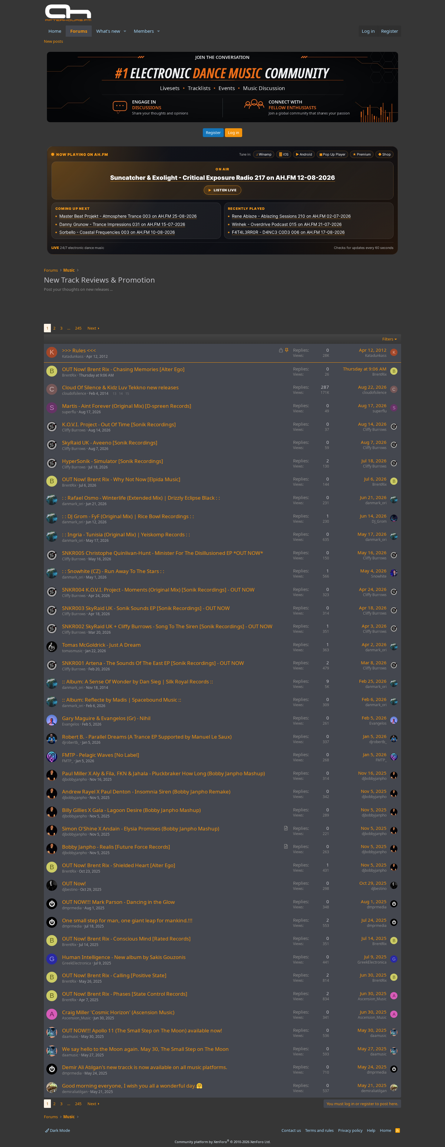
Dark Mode (59, 1130)
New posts (53, 41)
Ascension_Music (372, 998)
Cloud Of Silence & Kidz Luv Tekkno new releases (120, 387)
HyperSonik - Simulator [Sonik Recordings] (112, 461)
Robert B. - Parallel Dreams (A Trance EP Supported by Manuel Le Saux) (147, 736)
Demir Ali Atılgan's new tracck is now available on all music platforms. (144, 1067)
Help (371, 1130)
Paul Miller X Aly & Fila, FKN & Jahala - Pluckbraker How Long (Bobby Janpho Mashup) (163, 773)
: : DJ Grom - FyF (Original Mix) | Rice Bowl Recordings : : (128, 516)
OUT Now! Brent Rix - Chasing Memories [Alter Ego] (123, 369)
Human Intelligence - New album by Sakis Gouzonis (124, 957)
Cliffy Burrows (74, 430)
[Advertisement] (222, 308)
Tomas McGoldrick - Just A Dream (101, 644)
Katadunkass (73, 356)
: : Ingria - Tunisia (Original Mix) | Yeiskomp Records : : (126, 534)
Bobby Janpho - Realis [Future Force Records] (116, 846)
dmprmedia (72, 908)
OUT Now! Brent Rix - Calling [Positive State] (114, 975)
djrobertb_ (70, 742)
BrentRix (69, 375)
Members (144, 31)
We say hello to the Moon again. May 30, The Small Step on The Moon (145, 1048)
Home (54, 31)
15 (127, 393)
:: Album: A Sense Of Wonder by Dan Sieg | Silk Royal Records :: (137, 681)
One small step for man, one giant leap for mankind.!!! (127, 920)
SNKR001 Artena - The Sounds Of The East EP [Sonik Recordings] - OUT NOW (153, 662)
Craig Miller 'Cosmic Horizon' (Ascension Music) (118, 1012)
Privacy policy (350, 1130)
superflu (69, 411)
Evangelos (70, 724)
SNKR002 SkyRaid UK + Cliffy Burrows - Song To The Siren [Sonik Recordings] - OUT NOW (167, 626)
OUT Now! (74, 883)
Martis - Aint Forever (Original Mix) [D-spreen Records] (126, 405)
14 (121, 393)
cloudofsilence (74, 393)
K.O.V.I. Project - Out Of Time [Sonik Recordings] (119, 424)
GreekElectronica (76, 963)
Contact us (291, 1130)
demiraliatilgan (74, 1091)
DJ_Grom (379, 521)
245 (78, 328)
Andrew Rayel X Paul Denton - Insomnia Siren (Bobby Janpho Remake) (146, 791)
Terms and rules (319, 1130)
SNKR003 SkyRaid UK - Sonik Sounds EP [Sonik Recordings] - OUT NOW (146, 608)
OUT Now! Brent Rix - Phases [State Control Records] (124, 993)
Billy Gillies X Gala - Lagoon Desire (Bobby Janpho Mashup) (131, 810)
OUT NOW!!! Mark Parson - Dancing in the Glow (118, 901)
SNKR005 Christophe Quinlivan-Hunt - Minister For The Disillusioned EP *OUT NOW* (162, 552)
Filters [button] (387, 339)
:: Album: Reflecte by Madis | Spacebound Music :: (121, 699)
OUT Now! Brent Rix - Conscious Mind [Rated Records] (126, 938)
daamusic (70, 1036)
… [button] (68, 328)
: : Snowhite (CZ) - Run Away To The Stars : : (113, 571)
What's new (108, 31)
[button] (125, 31)
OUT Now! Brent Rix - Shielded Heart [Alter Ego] (118, 865)
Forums (78, 31)
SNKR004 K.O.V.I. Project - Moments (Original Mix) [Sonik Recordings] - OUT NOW (158, 589)
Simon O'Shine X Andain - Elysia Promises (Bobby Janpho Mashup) (140, 828)
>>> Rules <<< (79, 350)
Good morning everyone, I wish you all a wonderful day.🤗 (132, 1085)
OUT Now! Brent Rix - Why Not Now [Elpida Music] (121, 479)
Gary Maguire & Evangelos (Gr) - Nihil (106, 718)
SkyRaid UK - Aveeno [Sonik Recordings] (109, 442)
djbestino (69, 889)
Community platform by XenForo (223, 1141)
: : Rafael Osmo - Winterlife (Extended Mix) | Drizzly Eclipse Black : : (141, 497)
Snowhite (379, 576)
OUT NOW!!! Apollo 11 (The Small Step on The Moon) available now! (142, 1030)
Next (91, 328)
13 (114, 393)
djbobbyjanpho (74, 779)
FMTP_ (67, 760)
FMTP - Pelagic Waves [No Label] (100, 754)
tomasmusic (72, 650)
